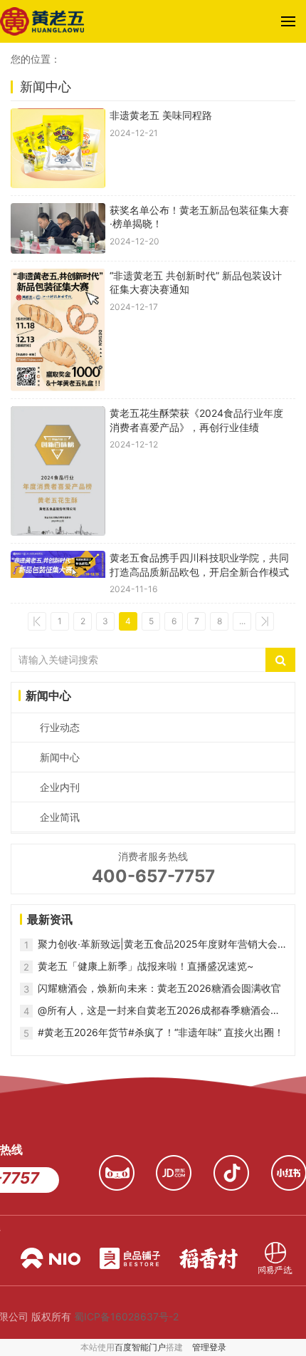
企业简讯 (60, 817)
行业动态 (60, 727)
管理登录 (209, 1347)
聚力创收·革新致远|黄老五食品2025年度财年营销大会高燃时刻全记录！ (158, 944)
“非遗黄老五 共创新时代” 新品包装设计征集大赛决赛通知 (196, 282)
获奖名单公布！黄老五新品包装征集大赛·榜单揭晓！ (199, 217)
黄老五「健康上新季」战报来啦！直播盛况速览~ (145, 966)
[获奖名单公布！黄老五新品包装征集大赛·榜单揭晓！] (58, 228)
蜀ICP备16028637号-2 (126, 1316)
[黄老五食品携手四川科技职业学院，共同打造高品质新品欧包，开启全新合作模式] (58, 573)
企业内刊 (60, 787)
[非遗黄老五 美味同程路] (58, 148)
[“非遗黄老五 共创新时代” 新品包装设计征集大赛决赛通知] (58, 330)
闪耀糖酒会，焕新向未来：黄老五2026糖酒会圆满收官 (159, 988)
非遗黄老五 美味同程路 (161, 115)
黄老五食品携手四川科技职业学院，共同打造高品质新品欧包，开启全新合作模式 (199, 565)
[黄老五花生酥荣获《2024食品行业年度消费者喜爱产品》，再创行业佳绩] (58, 471)
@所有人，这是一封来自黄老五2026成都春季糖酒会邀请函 (159, 1011)
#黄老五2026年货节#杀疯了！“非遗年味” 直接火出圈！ (161, 1032)
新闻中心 (60, 757)
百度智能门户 (140, 1347)
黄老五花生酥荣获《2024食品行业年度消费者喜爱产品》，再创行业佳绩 (196, 420)
